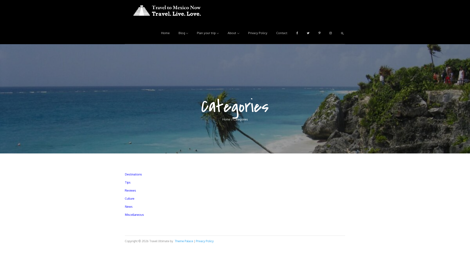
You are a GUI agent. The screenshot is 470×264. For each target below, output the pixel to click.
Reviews (130, 190)
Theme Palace (184, 241)
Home (165, 33)
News (129, 206)
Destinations (133, 174)
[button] (342, 33)
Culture (129, 198)
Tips (128, 182)
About (232, 33)
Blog (181, 33)
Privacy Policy (257, 33)
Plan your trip (206, 33)
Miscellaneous (134, 215)
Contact (282, 33)
